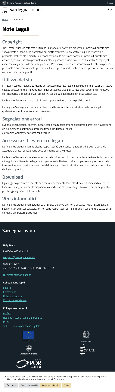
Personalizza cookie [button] (29, 385)
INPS (6, 322)
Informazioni (11, 385)
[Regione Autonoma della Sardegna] (4, 2)
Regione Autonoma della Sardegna (21, 2)
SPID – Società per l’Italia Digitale (21, 326)
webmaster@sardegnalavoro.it (32, 133)
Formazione (9, 292)
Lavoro (25, 9)
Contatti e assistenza (15, 300)
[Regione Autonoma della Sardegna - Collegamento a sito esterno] (28, 350)
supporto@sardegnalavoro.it (19, 257)
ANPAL (7, 313)
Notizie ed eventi (12, 296)
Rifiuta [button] (66, 385)
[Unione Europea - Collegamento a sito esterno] (29, 336)
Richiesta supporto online (17, 275)
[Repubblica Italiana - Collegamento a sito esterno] (86, 336)
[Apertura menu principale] (5, 9)
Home (5, 19)
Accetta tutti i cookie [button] (51, 385)
